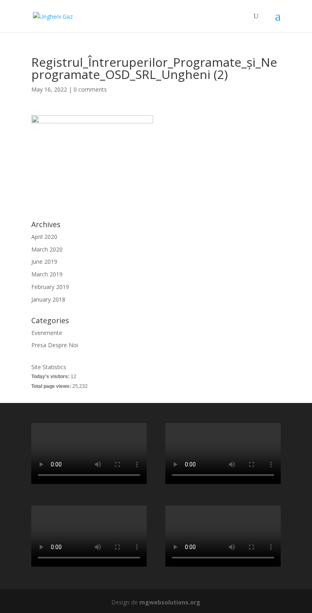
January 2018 (48, 299)
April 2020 (44, 237)
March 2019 (47, 274)
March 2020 (47, 249)
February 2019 (50, 287)
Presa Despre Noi (54, 345)
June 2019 (44, 261)
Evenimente (46, 333)
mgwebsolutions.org (169, 602)
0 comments (90, 89)
